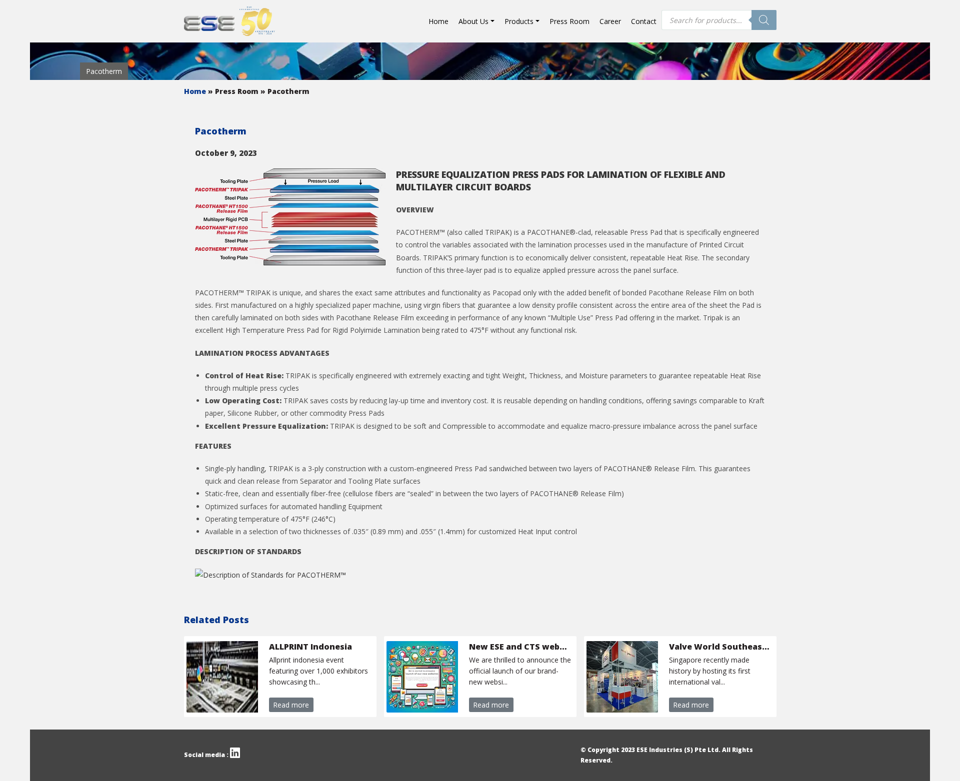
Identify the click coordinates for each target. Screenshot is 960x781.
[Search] (764, 20)
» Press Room (234, 91)
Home (438, 21)
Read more (291, 705)
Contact (643, 21)
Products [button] (519, 21)
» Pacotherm (285, 91)
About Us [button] (473, 21)
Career (610, 21)
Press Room (570, 21)
